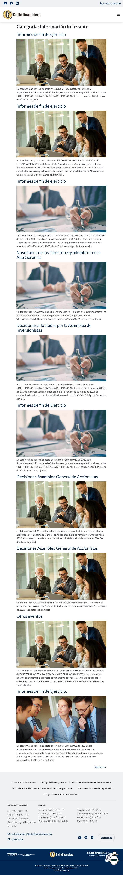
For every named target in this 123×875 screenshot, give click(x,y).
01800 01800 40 (112, 3)
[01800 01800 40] (101, 3)
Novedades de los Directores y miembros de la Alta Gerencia (58, 255)
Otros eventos (29, 616)
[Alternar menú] (118, 15)
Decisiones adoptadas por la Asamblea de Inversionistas (54, 328)
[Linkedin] (17, 3)
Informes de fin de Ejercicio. (41, 691)
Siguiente (100, 766)
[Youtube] (5, 3)
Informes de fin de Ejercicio (41, 405)
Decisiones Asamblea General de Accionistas (57, 476)
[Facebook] (11, 3)
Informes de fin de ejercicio (41, 34)
